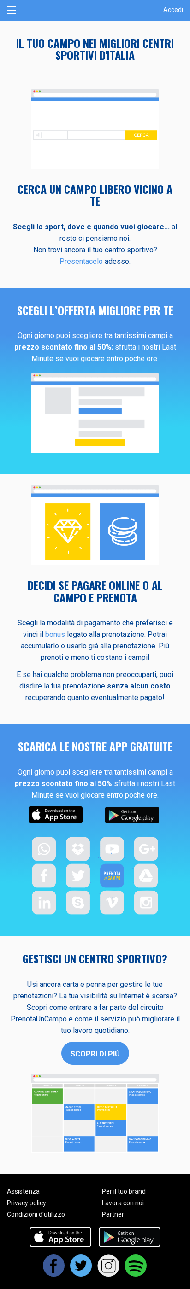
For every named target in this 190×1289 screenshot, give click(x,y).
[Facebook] (54, 1273)
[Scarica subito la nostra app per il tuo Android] (132, 815)
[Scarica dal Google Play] (129, 1236)
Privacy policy (26, 1203)
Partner (113, 1214)
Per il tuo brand (124, 1191)
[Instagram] (108, 1273)
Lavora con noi (123, 1203)
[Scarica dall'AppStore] (60, 1236)
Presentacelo (81, 261)
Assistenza (23, 1191)
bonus (55, 634)
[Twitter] (81, 1273)
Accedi (173, 9)
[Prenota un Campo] (95, 10)
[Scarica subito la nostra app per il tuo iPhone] (56, 814)
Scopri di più (95, 1054)
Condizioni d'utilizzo (36, 1214)
